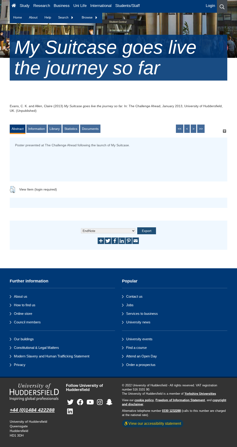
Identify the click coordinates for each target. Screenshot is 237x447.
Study (25, 5)
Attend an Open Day (141, 356)
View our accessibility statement (154, 423)
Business (62, 5)
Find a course (136, 348)
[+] (224, 131)
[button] (222, 6)
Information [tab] (36, 129)
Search (63, 17)
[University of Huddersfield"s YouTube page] (90, 402)
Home (17, 17)
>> (201, 129)
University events (139, 339)
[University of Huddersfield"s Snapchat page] (109, 402)
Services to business (142, 314)
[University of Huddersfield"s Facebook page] (80, 402)
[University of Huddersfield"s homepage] (34, 392)
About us (20, 296)
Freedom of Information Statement (180, 400)
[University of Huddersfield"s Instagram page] (100, 402)
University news (138, 322)
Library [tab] (55, 129)
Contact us (134, 296)
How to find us (24, 305)
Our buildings (24, 339)
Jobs (130, 305)
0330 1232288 (171, 411)
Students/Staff (127, 5)
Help (47, 17)
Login (210, 5)
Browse (88, 17)
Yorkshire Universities (200, 393)
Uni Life (80, 5)
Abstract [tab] (18, 129)
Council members (27, 322)
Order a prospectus (141, 365)
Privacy (19, 365)
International (101, 5)
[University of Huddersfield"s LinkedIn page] (70, 411)
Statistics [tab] (70, 129)
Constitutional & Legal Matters (36, 348)
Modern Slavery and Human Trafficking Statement (51, 356)
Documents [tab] (90, 129)
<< (179, 129)
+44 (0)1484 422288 (32, 410)
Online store (23, 314)
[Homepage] (14, 6)
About (33, 17)
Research (41, 5)
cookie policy (144, 400)
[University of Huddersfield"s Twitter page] (70, 402)
